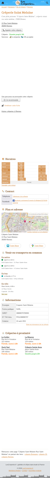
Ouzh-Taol (6, 347)
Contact (24, 471)
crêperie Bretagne (31, 454)
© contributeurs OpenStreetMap (38, 214)
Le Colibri (5, 337)
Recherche (47, 3)
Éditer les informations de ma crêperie (37, 324)
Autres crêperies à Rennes (11, 111)
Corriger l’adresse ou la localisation (37, 232)
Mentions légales (15, 471)
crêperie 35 (43, 454)
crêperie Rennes (8, 457)
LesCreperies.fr (27, 468)
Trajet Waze (14, 246)
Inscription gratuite (35, 471)
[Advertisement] (25, 67)
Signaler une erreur (9, 185)
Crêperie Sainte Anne (33, 347)
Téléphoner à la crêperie (20, 196)
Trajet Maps (38, 246)
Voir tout (4, 294)
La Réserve (29, 337)
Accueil (3, 3)
